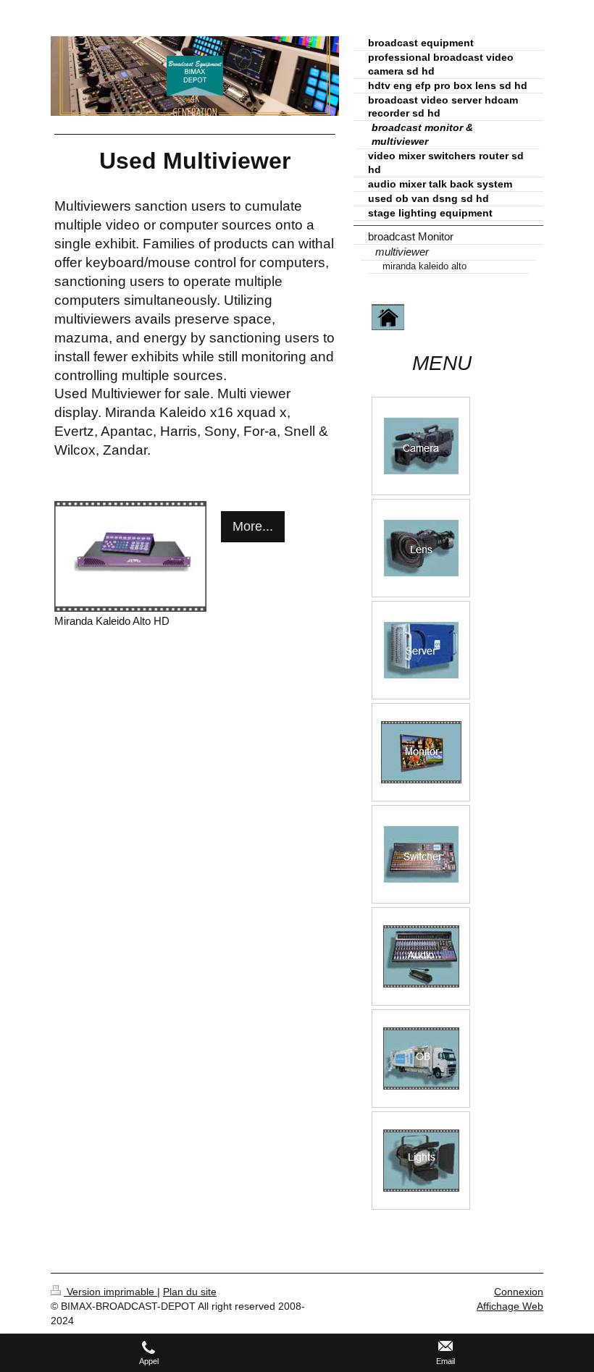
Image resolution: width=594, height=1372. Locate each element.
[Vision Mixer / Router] (421, 854)
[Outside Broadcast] (421, 1058)
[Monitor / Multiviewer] (421, 752)
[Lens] (421, 548)
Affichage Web (510, 1306)
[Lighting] (421, 1160)
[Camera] (421, 446)
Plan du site (190, 1291)
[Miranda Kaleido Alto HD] (130, 556)
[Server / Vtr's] (421, 650)
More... (253, 526)
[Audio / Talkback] (421, 956)
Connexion (518, 1291)
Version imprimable (110, 1291)
